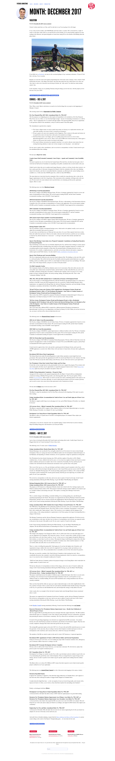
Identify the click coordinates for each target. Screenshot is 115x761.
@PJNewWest (70, 735)
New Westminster (40, 429)
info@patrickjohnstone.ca (53, 735)
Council (32, 429)
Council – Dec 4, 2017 (38, 99)
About (41, 4)
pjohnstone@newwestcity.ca (35, 735)
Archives (36, 4)
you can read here (38, 377)
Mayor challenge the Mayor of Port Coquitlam (67, 717)
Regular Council (37, 605)
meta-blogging (45, 95)
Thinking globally (54, 95)
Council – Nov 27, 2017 (38, 433)
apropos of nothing (35, 95)
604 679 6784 (32, 737)
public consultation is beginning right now (67, 252)
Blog (31, 4)
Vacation (33, 20)
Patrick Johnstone (22, 3)
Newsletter (47, 4)
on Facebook (41, 74)
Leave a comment (47, 23)
